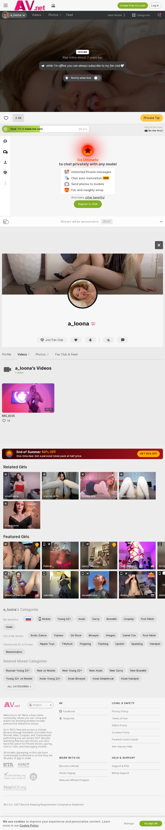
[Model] (159, 245)
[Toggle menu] (5, 5)
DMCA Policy (119, 725)
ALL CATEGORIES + (19, 686)
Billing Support (120, 773)
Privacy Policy (120, 711)
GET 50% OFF (148, 453)
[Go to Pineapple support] (34, 777)
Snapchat (68, 718)
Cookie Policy (29, 825)
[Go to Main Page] (29, 5)
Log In (155, 5)
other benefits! (95, 197)
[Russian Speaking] (28, 619)
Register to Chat (88, 204)
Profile (6, 354)
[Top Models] (53, 5)
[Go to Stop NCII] (15, 788)
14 (8, 420)
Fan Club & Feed (66, 354)
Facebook (69, 711)
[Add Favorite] (6, 118)
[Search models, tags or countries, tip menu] (159, 15)
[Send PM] (122, 340)
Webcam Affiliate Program (74, 780)
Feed (69, 15)
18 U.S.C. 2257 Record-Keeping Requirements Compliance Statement (43, 804)
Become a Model (69, 766)
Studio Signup (67, 773)
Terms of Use (120, 718)
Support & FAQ (120, 766)
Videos (37, 15)
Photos (54, 15)
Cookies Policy (121, 732)
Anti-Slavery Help (122, 746)
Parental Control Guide (125, 739)
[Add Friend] (108, 340)
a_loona (9, 609)
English (37, 705)
